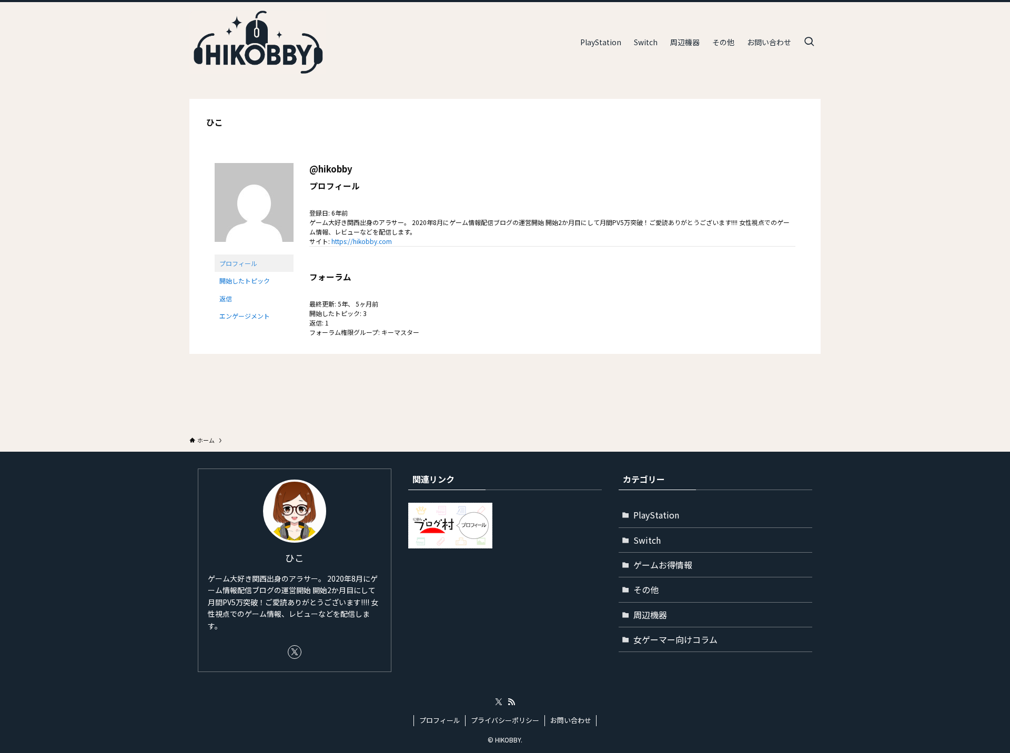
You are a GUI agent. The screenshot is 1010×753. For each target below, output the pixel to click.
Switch (647, 540)
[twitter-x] (294, 652)
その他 (646, 589)
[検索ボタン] (809, 42)
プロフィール (238, 263)
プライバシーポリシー (505, 720)
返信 (225, 298)
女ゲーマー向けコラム (675, 639)
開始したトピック (244, 280)
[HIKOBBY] (257, 42)
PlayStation (656, 514)
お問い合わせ (570, 720)
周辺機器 (650, 614)
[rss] (511, 702)
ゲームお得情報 (662, 564)
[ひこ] (254, 249)
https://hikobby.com (361, 241)
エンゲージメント (244, 315)
